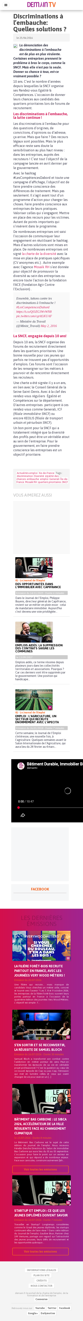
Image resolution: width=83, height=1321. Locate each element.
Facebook (64, 1308)
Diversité (39, 476)
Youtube (40, 1308)
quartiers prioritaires (49, 482)
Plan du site (41, 1275)
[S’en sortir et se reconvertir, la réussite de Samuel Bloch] (41, 1031)
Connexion (41, 1299)
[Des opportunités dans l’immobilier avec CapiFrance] (34, 567)
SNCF (65, 482)
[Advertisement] (41, 527)
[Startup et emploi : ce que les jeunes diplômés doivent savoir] (41, 1197)
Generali (54, 479)
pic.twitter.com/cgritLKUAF (34, 316)
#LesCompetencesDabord (32, 307)
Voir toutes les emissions (40, 1169)
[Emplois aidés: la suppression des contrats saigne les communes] (34, 632)
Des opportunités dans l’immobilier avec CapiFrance (38, 585)
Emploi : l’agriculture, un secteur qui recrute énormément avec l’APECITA (37, 719)
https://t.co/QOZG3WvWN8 (34, 311)
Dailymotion (48, 1313)
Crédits (41, 1280)
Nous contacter (41, 1285)
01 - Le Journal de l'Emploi (30, 580)
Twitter (52, 1308)
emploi (44, 479)
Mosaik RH (31, 482)
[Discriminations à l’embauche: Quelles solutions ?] (15, 46)
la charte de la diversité (38, 254)
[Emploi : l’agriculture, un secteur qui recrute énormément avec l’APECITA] (34, 699)
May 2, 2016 (49, 326)
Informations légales (41, 1270)
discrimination (25, 476)
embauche (33, 479)
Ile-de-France (46, 473)
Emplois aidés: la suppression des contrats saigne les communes (39, 648)
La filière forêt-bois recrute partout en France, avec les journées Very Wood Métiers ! (39, 970)
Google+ (33, 1313)
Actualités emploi (27, 473)
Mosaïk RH (41, 267)
